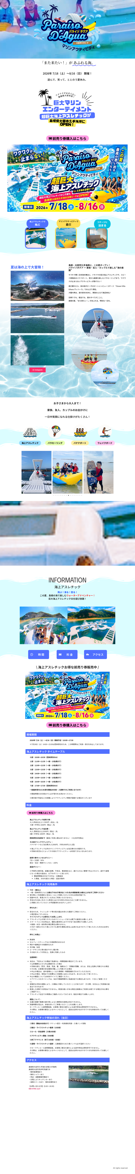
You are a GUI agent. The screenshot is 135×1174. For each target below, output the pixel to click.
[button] (30, 443)
